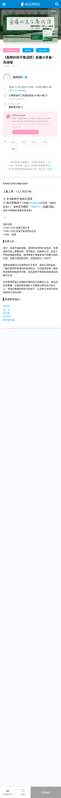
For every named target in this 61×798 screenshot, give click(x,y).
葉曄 (13, 148)
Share (53, 10)
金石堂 (6, 312)
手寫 (45, 142)
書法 (13, 142)
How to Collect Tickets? (25, 132)
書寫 (24, 142)
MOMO (7, 316)
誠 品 (6, 309)
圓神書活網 (8, 319)
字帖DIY (36, 206)
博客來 (6, 306)
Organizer (7, 794)
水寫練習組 (34, 202)
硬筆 (34, 142)
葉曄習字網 (14, 107)
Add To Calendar (17, 90)
